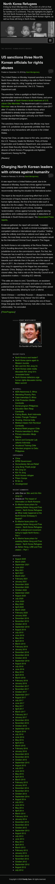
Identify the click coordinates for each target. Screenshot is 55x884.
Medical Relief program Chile (27, 428)
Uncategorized (21, 483)
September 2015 (22, 762)
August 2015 (20, 765)
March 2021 (20, 575)
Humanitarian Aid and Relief (27, 464)
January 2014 (21, 819)
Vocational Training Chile (25, 445)
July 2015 (19, 768)
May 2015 (19, 773)
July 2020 (19, 598)
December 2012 (22, 855)
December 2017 (22, 686)
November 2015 (22, 756)
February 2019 (21, 646)
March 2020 (20, 609)
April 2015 (19, 776)
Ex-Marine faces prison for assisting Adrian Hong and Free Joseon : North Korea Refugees (28, 507)
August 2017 (20, 697)
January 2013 (21, 853)
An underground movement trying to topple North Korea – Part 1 (28, 532)
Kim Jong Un (20, 469)
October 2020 (21, 590)
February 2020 (21, 612)
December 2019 (22, 618)
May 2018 (19, 672)
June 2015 (19, 771)
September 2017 (22, 694)
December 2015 (22, 754)
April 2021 (19, 573)
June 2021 (19, 567)
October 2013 (21, 827)
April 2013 (19, 844)
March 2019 (20, 643)
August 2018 (20, 663)
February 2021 (21, 578)
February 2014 (21, 816)
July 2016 (19, 734)
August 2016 (20, 731)
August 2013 (20, 833)
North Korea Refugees (20, 3)
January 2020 (21, 615)
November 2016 (22, 723)
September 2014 (22, 796)
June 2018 (19, 669)
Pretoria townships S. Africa (26, 431)
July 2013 (19, 836)
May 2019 (19, 638)
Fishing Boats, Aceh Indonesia (28, 414)
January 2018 (21, 683)
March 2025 (20, 561)
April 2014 (19, 810)
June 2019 (19, 635)
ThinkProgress (8, 311)
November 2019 (22, 621)
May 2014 (19, 807)
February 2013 (21, 850)
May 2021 (19, 570)
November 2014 (22, 790)
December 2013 (22, 822)
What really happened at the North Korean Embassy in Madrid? (28, 516)
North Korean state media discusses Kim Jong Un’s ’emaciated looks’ (26, 371)
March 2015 (20, 779)
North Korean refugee (24, 475)
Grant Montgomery (33, 72)
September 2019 (22, 626)
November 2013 (22, 824)
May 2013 (19, 841)
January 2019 (21, 649)
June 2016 (19, 737)
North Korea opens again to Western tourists (27, 361)
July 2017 (19, 700)
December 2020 (22, 584)
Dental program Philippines (26, 405)
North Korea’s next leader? (26, 357)
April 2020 (19, 607)
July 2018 (19, 666)
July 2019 (19, 632)
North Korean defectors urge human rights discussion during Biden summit (28, 380)
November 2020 (22, 587)
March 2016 (20, 745)
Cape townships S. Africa (25, 397)
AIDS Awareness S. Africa (26, 391)
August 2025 (20, 558)
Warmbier (5, 106)
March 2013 (20, 847)
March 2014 (20, 813)
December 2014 (22, 788)
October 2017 (21, 691)
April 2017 (19, 708)
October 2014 (21, 793)
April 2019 (19, 640)
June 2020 (19, 601)
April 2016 (19, 742)
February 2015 (21, 782)
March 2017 (20, 711)
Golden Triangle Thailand (26, 417)
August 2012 (20, 867)
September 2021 (22, 564)
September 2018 (22, 660)
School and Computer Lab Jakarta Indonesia (26, 441)
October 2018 (21, 657)
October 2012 (21, 861)
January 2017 (21, 717)
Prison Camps (21, 478)
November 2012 (22, 858)
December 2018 (22, 652)
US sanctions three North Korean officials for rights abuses (22, 62)
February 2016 (21, 748)
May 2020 (19, 604)
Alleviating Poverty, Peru (25, 394)
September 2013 (22, 830)
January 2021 (21, 581)
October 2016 (21, 725)
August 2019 (20, 629)
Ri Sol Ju (19, 481)
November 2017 (22, 689)
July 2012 (19, 870)
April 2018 (19, 674)
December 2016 (22, 720)
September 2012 (22, 864)
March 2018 (20, 677)
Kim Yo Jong (20, 472)
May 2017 (19, 706)
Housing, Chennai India (25, 420)
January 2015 (21, 785)
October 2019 (21, 624)
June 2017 (19, 703)
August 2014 (20, 799)
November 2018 (22, 655)
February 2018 (21, 680)
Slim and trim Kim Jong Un (26, 366)
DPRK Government (23, 461)
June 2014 (19, 805)
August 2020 (20, 595)
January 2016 (21, 751)
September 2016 (22, 728)
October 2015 (21, 759)
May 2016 (19, 740)
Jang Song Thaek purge (25, 466)
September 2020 (22, 592)
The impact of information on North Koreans (27, 500)
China (17, 458)
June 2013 (19, 839)
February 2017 (21, 714)
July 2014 (19, 802)
